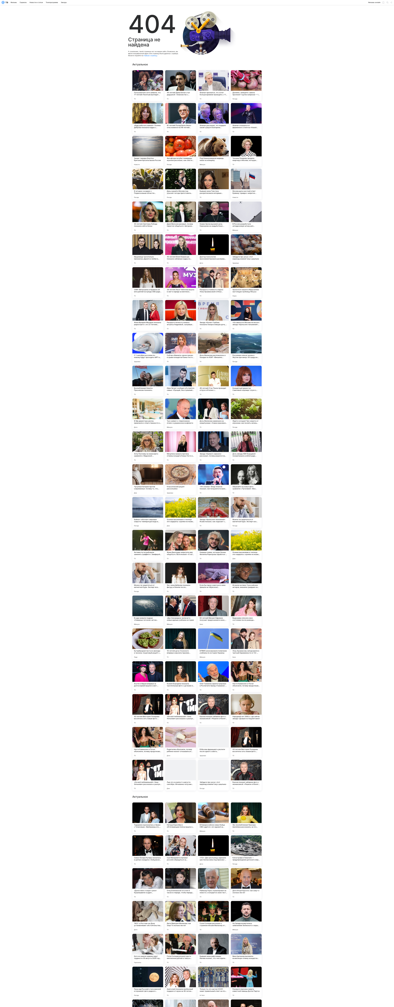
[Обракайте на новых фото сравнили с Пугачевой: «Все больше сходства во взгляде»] (246, 479)
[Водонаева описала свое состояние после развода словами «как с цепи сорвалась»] (246, 611)
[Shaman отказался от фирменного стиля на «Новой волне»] (246, 118)
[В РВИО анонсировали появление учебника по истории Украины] (213, 643)
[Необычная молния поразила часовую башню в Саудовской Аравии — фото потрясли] (147, 972)
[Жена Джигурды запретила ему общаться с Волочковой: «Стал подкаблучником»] (180, 545)
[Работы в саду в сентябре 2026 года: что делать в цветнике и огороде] (213, 873)
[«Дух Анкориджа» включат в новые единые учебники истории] (180, 611)
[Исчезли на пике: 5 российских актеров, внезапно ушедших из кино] (246, 578)
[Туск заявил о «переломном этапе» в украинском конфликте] (180, 414)
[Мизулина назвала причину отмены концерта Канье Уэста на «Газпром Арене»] (180, 446)
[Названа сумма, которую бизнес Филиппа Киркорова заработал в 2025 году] (213, 545)
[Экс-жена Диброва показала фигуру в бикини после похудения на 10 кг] (180, 578)
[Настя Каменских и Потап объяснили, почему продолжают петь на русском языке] (246, 676)
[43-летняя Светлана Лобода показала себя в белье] (147, 217)
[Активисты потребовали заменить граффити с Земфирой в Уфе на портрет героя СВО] (147, 545)
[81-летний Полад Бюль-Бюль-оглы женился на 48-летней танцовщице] (180, 118)
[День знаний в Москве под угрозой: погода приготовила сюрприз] (180, 184)
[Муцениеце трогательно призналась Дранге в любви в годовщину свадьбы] (147, 249)
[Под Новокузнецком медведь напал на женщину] (213, 151)
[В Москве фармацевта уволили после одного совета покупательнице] (213, 742)
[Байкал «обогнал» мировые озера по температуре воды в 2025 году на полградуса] (147, 512)
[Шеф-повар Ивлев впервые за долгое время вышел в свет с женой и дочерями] (147, 840)
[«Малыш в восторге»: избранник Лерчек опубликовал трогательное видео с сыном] (180, 972)
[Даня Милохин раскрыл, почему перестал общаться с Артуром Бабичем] (180, 217)
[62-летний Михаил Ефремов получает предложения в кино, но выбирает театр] (213, 611)
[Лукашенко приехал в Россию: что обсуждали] (180, 840)
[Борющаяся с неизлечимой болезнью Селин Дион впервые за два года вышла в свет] (246, 906)
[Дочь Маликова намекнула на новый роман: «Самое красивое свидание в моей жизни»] (213, 414)
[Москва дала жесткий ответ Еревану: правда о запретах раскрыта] (246, 184)
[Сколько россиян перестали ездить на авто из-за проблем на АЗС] (213, 972)
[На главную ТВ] (6, 2)
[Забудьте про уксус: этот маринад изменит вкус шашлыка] (246, 249)
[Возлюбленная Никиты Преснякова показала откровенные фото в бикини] (147, 381)
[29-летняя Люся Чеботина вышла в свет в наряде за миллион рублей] (180, 282)
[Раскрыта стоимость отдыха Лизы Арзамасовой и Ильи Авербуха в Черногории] (213, 282)
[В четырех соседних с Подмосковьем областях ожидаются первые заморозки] (147, 184)
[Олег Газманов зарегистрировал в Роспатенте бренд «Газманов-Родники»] (213, 676)
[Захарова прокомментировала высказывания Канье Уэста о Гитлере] (246, 808)
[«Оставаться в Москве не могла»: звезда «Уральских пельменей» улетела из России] (246, 315)
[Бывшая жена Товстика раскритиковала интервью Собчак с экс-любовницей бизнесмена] (213, 184)
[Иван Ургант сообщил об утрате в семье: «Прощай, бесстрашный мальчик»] (180, 381)
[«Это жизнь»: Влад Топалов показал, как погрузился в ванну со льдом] (213, 479)
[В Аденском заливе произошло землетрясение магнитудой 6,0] (180, 808)
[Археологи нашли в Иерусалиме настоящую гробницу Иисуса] (246, 282)
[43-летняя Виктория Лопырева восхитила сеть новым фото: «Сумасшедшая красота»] (147, 709)
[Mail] (3, 2)
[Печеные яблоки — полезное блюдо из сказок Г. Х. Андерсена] (246, 972)
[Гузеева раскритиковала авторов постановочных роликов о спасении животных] (180, 873)
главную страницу (150, 56)
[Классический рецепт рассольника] (180, 479)
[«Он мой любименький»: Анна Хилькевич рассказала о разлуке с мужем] (180, 709)
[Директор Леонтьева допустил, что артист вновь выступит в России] (246, 939)
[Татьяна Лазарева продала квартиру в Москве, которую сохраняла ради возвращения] (246, 151)
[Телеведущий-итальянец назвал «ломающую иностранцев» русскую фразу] (213, 808)
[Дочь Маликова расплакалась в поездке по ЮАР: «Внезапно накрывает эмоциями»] (213, 348)
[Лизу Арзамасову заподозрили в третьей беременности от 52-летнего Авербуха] (246, 643)
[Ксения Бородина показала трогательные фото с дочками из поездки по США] (180, 676)
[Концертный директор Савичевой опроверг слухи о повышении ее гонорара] (246, 381)
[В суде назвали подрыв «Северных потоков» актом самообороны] (147, 611)
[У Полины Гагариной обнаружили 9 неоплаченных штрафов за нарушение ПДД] (246, 840)
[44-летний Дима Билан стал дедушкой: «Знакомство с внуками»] (180, 85)
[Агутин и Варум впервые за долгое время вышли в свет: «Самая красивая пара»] (147, 676)
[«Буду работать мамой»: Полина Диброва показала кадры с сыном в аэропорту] (147, 118)
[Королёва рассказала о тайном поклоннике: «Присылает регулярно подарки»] (147, 873)
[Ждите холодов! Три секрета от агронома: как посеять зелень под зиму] (246, 414)
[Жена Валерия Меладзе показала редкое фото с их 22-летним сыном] (147, 315)
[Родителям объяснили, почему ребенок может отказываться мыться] (180, 742)
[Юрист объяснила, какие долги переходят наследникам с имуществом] (213, 840)
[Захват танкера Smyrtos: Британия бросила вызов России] (147, 151)
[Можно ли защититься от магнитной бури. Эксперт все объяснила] (246, 512)
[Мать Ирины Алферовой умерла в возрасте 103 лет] (147, 906)
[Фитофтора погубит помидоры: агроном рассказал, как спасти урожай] (180, 151)
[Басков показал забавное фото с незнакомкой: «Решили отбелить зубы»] (213, 709)
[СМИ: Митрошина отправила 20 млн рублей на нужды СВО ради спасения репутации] (147, 282)
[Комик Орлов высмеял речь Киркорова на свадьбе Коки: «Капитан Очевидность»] (213, 217)
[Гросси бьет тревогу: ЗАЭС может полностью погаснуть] (180, 906)
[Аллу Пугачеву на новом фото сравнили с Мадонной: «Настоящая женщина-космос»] (147, 446)
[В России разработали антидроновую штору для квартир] (246, 217)
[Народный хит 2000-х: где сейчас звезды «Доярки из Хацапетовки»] (246, 709)
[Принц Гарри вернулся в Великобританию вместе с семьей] (180, 939)
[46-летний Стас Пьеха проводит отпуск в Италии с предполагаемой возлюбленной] (213, 381)
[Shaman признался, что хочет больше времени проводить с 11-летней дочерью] (213, 85)
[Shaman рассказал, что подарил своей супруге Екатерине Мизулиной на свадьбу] (213, 118)
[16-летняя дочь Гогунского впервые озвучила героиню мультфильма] (180, 643)
